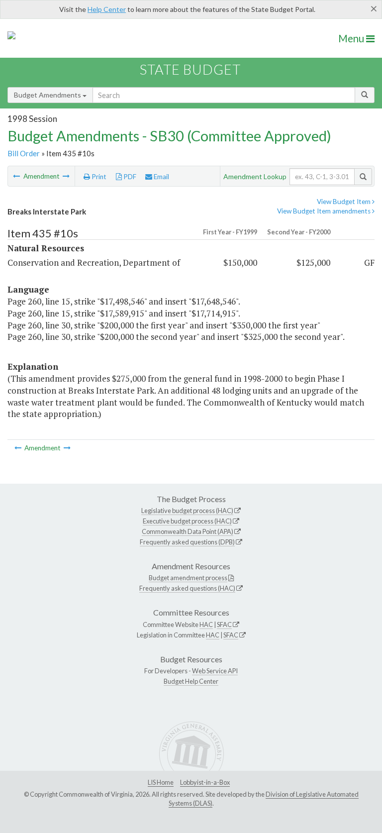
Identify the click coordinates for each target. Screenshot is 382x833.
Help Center (107, 9)
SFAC (224, 624)
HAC (206, 624)
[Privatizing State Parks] (66, 176)
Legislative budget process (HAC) (187, 511)
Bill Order (23, 153)
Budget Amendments (48, 95)
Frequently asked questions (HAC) (187, 588)
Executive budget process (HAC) (187, 521)
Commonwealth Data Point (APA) (187, 531)
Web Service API (215, 671)
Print (98, 177)
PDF (129, 177)
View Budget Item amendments (324, 211)
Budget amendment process (188, 578)
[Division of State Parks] (17, 176)
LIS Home (161, 782)
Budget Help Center (191, 681)
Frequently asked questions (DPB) (187, 542)
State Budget (190, 69)
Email (160, 177)
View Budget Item (344, 202)
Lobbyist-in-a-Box (205, 782)
